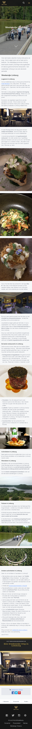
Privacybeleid (16, 723)
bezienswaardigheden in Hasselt (18, 585)
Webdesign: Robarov (16, 726)
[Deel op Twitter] (16, 692)
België (21, 689)
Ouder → (26, 701)
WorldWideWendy (4, 2)
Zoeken (23, 3)
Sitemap (25, 723)
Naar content (16, 46)
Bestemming (15, 689)
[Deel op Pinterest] (19, 692)
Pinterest (25, 715)
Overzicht (16, 701)
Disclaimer (7, 723)
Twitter (13, 715)
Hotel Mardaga (5, 83)
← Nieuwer (5, 701)
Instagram (19, 715)
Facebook (7, 715)
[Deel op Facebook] (13, 692)
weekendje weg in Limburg (19, 630)
